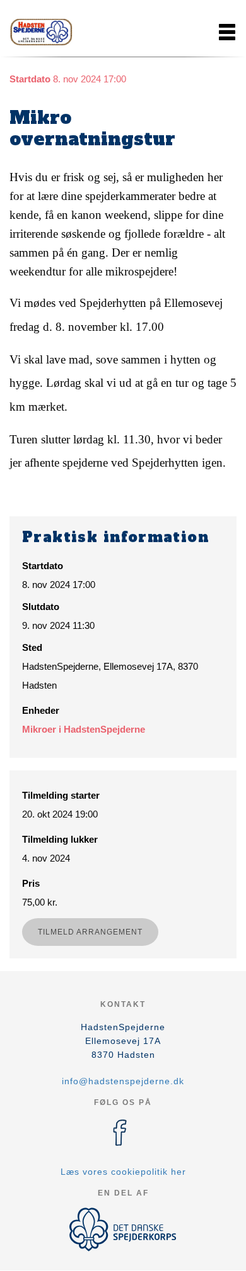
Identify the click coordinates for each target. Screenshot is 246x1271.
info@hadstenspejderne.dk (123, 1081)
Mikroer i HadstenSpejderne (83, 729)
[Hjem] (41, 32)
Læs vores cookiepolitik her (123, 1172)
